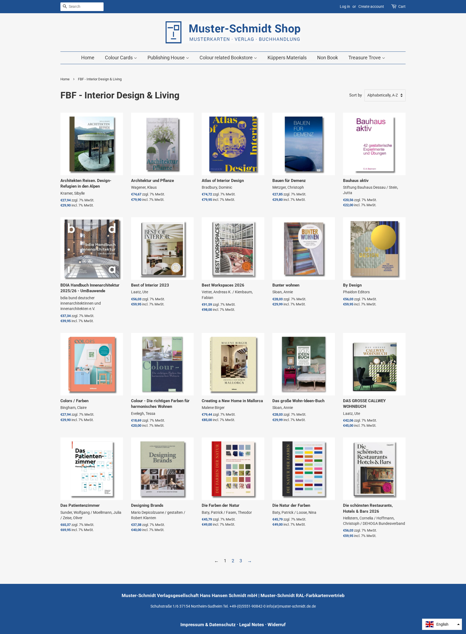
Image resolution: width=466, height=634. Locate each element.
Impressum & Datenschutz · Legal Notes (222, 624)
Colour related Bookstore (227, 57)
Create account (371, 6)
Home (87, 57)
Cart (402, 6)
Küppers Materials (287, 57)
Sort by (355, 95)
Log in (345, 6)
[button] (442, 624)
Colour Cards (119, 57)
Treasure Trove (365, 57)
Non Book (327, 57)
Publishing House (167, 57)
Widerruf (277, 624)
